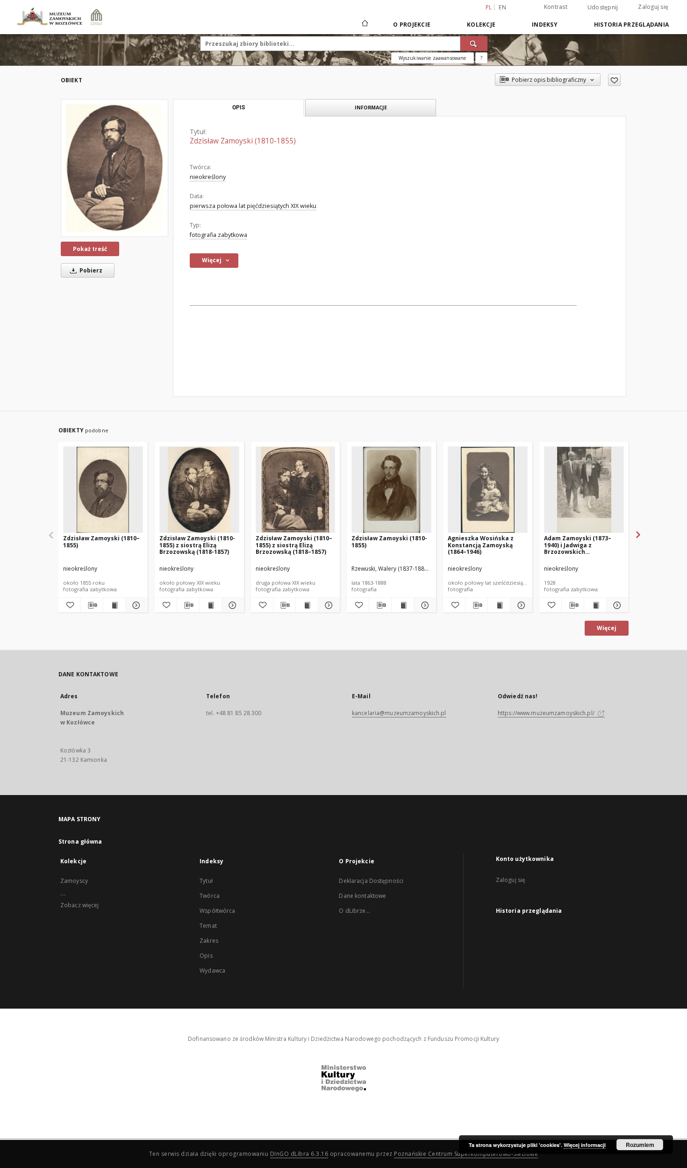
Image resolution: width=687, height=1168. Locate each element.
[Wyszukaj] (473, 43)
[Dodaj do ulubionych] (614, 80)
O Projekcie (411, 25)
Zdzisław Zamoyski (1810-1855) (389, 541)
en (502, 7)
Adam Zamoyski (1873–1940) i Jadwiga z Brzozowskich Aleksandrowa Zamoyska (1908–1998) (581, 544)
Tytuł (206, 881)
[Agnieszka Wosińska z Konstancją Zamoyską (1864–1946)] (487, 490)
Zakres (209, 941)
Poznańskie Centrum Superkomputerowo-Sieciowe (466, 1154)
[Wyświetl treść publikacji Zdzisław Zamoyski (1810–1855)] (114, 605)
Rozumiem (640, 1144)
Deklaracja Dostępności (371, 881)
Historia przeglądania (631, 25)
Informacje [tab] (371, 107)
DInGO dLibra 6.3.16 (299, 1154)
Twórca (210, 896)
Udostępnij (602, 7)
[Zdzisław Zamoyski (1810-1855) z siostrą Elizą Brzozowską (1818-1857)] (199, 490)
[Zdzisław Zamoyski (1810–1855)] (103, 490)
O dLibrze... (354, 911)
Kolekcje (481, 25)
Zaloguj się (653, 7)
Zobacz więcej (79, 905)
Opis (206, 956)
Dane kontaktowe (362, 896)
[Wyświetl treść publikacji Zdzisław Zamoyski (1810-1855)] (403, 605)
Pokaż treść (90, 249)
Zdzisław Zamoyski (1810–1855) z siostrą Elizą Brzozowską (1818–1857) (294, 544)
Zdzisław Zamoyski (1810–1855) (101, 541)
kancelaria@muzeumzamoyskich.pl (399, 713)
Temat (208, 926)
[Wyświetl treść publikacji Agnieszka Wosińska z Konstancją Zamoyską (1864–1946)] (499, 605)
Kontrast (555, 7)
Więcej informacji (585, 1144)
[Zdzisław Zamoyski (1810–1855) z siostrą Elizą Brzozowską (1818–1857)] (295, 490)
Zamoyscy (74, 881)
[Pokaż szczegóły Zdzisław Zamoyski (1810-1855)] (424, 605)
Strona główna (80, 842)
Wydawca (212, 971)
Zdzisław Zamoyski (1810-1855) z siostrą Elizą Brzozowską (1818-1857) (197, 544)
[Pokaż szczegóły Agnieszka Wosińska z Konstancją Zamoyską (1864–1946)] (520, 605)
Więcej (606, 628)
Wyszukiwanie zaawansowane (432, 58)
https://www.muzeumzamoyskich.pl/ (547, 713)
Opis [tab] (238, 107)
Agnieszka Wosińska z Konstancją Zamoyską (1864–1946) (481, 544)
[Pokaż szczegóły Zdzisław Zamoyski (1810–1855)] (135, 605)
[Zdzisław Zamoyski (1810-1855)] (114, 168)
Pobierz (90, 270)
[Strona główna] (364, 24)
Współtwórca (217, 911)
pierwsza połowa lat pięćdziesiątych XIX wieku (253, 206)
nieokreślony (208, 177)
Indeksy (545, 25)
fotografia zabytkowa (218, 235)
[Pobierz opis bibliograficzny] (92, 605)
